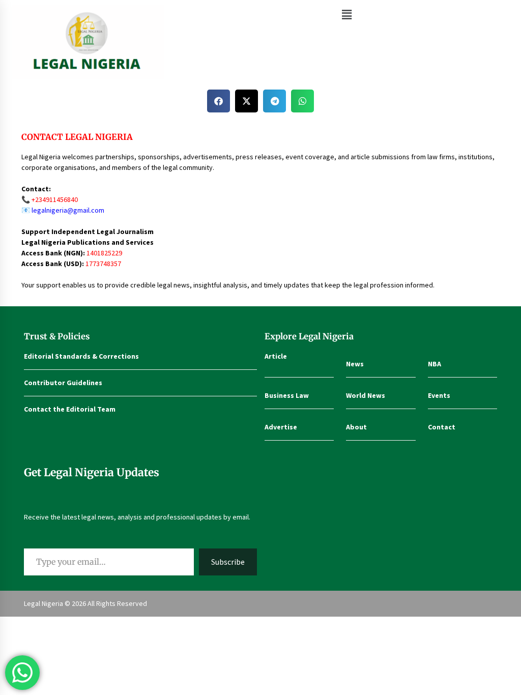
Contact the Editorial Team (69, 409)
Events (439, 395)
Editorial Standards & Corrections (81, 356)
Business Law (287, 395)
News (355, 363)
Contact (441, 426)
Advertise (281, 426)
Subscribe (228, 562)
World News (365, 395)
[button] (346, 14)
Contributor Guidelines (63, 382)
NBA (434, 363)
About (356, 426)
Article (276, 356)
